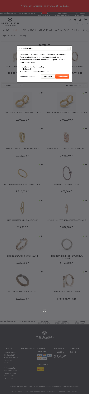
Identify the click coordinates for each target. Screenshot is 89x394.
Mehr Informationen (27, 76)
